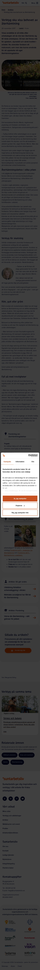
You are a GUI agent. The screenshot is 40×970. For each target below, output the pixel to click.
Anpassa (19, 505)
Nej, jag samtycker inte (20, 512)
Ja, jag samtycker (20, 498)
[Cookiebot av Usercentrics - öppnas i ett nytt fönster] (28, 455)
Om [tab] (32, 461)
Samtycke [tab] (7, 461)
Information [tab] (20, 461)
